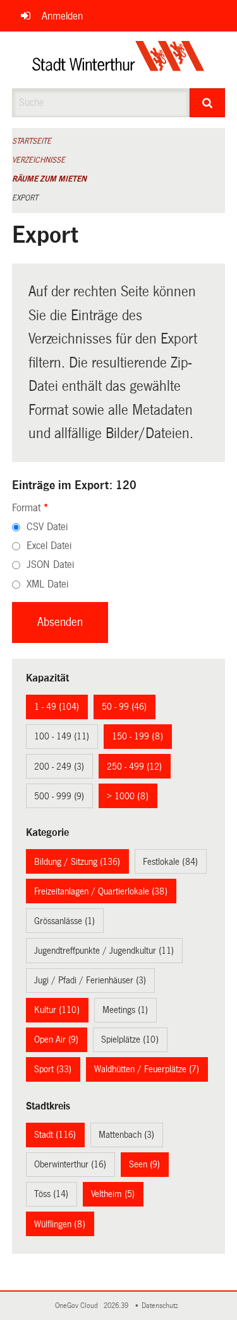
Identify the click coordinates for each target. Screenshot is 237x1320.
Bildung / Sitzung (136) (77, 862)
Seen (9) (144, 1164)
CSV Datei (47, 526)
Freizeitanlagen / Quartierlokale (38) (100, 891)
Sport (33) (52, 1069)
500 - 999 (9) (59, 796)
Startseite (31, 141)
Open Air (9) (56, 1039)
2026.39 (117, 1306)
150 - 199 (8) (137, 736)
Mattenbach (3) (126, 1135)
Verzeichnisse (38, 160)
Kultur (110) (57, 1010)
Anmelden (62, 16)
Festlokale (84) (170, 862)
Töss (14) (51, 1194)
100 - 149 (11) (61, 736)
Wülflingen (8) (59, 1224)
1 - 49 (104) (56, 707)
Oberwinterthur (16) (70, 1164)
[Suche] (207, 102)
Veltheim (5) (113, 1194)
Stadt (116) (55, 1135)
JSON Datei (50, 564)
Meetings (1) (125, 1010)
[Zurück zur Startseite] (118, 60)
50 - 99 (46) (124, 707)
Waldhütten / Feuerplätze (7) (146, 1069)
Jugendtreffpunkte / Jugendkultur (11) (104, 951)
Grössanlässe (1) (64, 921)
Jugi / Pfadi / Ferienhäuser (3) (90, 980)
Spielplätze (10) (130, 1039)
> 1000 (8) (128, 796)
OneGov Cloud (78, 1306)
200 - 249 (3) (59, 766)
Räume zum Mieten (49, 179)
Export (25, 198)
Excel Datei (49, 545)
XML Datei (47, 584)
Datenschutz (162, 1306)
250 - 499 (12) (134, 766)
